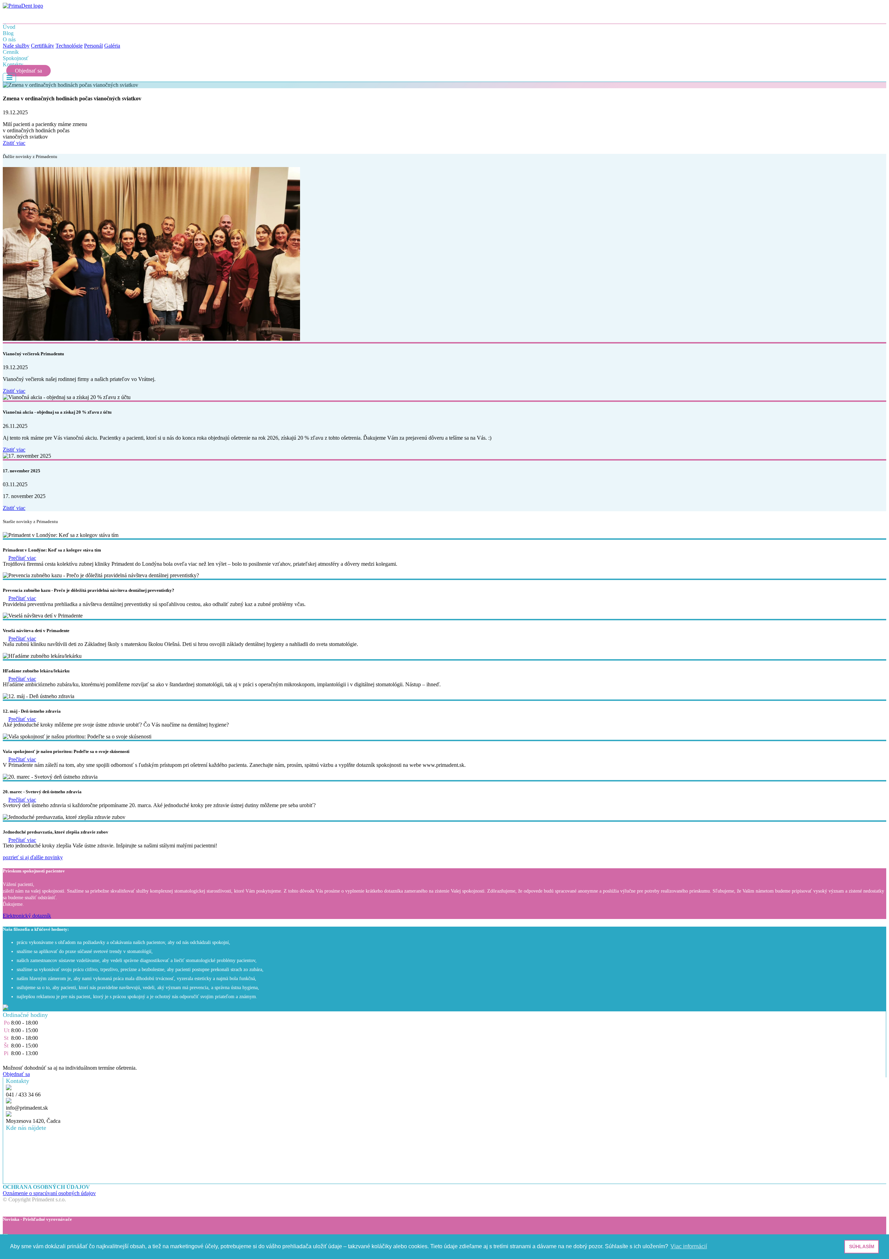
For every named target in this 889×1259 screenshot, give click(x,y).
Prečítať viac (22, 558)
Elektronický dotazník (27, 916)
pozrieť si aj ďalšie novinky (33, 857)
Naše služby (16, 46)
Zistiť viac (14, 143)
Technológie (69, 46)
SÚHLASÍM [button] (861, 1246)
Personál (93, 46)
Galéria (112, 46)
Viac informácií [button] (689, 1246)
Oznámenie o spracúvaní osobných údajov (49, 1193)
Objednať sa (28, 71)
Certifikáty (42, 46)
